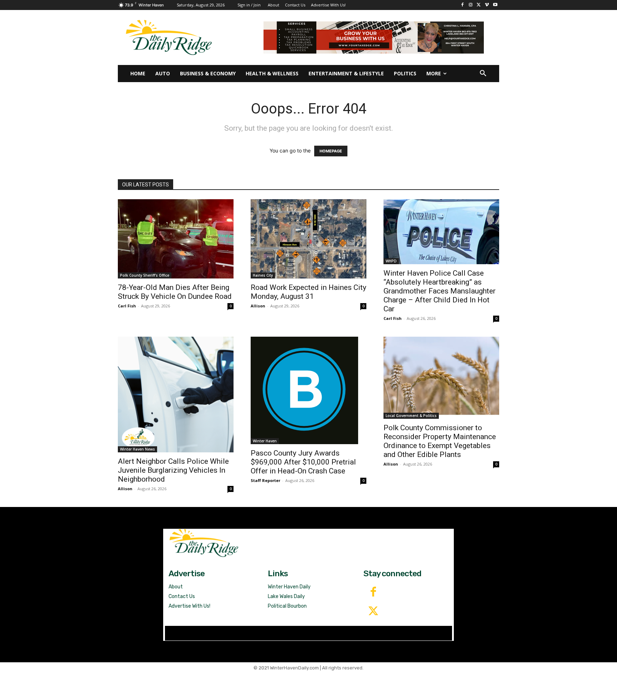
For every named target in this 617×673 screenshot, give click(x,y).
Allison (258, 305)
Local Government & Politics (411, 415)
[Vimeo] (487, 5)
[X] (479, 5)
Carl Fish (127, 305)
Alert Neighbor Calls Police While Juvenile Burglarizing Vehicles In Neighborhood (173, 470)
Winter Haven (265, 440)
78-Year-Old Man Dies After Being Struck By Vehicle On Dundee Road (175, 292)
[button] (483, 73)
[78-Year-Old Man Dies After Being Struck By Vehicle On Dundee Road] (176, 238)
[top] (373, 37)
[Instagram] (471, 5)
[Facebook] (462, 5)
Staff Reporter (265, 480)
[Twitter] (373, 611)
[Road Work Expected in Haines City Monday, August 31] (308, 238)
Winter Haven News (137, 449)
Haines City (263, 275)
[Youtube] (495, 5)
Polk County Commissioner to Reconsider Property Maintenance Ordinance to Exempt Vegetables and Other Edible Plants (439, 441)
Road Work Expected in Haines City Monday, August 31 (308, 292)
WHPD (391, 260)
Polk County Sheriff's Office (144, 275)
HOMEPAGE (331, 151)
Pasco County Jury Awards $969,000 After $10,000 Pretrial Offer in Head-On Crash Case (303, 462)
